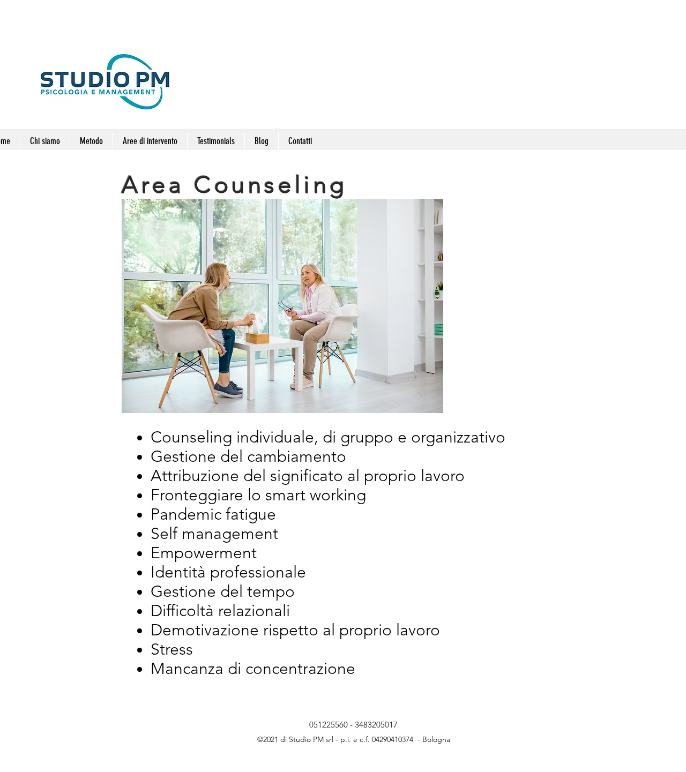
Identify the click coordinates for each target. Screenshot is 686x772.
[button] (150, 141)
